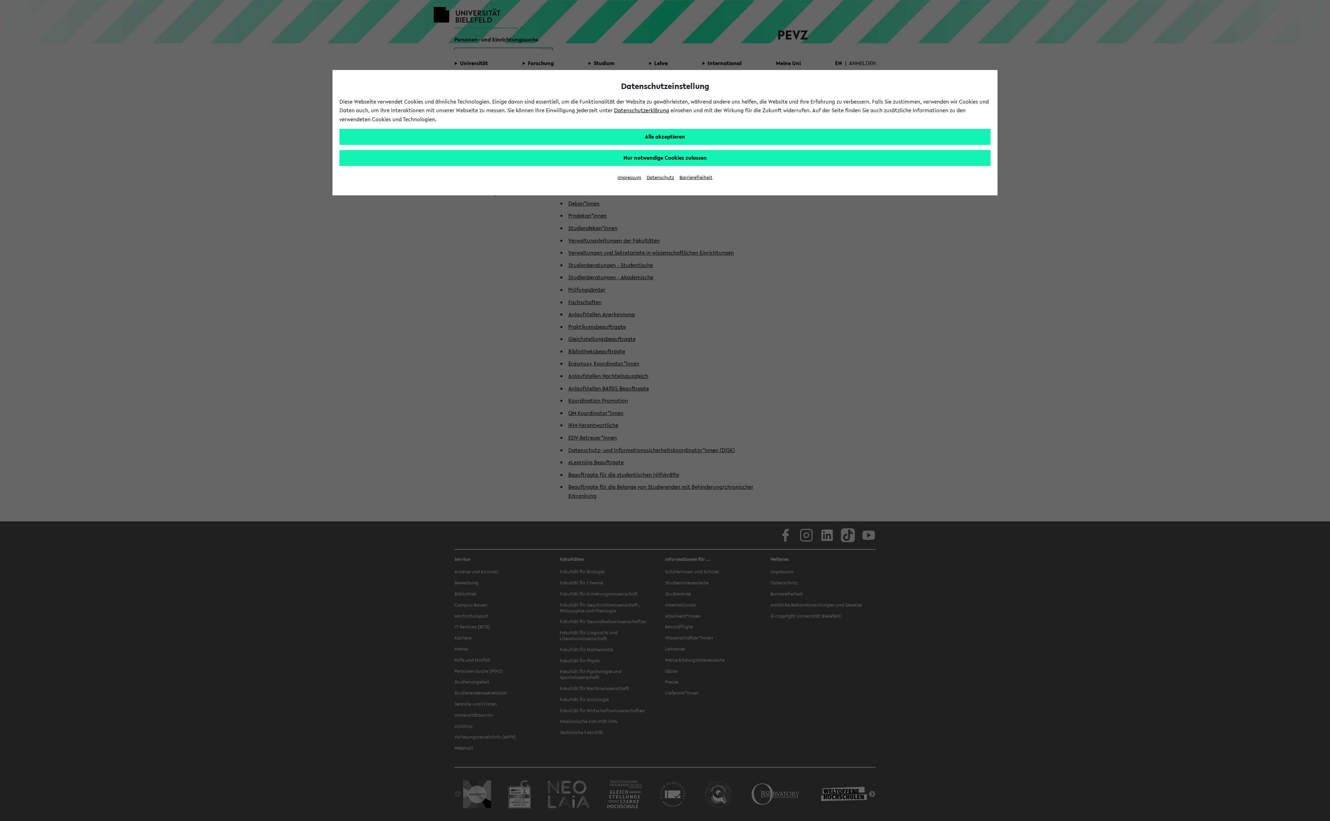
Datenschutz (660, 177)
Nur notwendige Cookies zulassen (665, 157)
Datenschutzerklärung (641, 110)
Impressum (629, 177)
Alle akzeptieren (665, 136)
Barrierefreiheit (696, 177)
